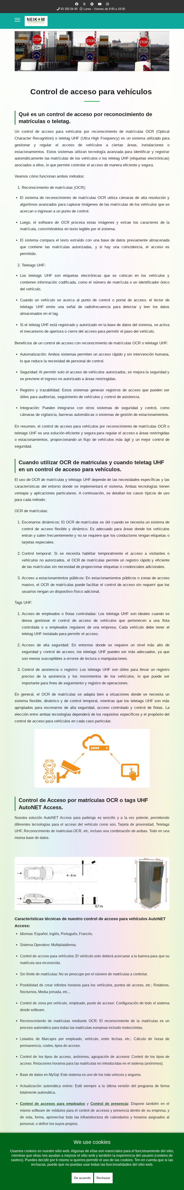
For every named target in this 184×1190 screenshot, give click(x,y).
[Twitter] (84, 4)
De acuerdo (82, 1178)
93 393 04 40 (69, 9)
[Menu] (17, 20)
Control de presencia (109, 1104)
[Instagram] (107, 4)
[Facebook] (76, 4)
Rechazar (103, 1178)
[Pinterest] (92, 4)
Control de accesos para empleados (52, 1104)
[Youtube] (100, 4)
